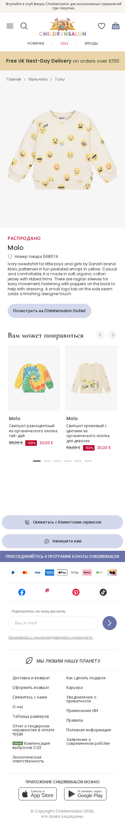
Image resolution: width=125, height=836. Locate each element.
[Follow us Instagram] (49, 594)
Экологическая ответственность (28, 759)
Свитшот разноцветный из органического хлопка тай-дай (33, 430)
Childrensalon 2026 (74, 811)
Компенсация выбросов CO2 (31, 745)
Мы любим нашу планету (68, 661)
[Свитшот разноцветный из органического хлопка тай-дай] (34, 378)
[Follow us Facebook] (21, 594)
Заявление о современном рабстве (88, 741)
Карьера (74, 687)
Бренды (91, 43)
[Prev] (100, 334)
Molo (15, 247)
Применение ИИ (82, 710)
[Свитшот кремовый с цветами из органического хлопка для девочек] (91, 378)
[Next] (112, 334)
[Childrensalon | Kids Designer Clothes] (62, 24)
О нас (18, 706)
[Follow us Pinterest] (75, 594)
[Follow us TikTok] (103, 594)
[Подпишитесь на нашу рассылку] (110, 623)
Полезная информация (88, 730)
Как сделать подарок (86, 678)
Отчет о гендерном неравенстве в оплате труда (33, 729)
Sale (64, 43)
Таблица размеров (31, 716)
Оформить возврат (31, 687)
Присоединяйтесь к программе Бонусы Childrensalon (62, 556)
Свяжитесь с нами (30, 697)
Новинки (35, 43)
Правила (74, 720)
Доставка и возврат (31, 678)
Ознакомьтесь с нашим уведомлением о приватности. (50, 637)
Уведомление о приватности (81, 699)
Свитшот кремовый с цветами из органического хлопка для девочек (88, 433)
